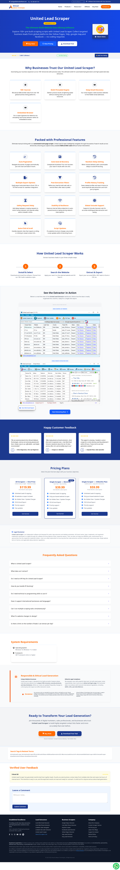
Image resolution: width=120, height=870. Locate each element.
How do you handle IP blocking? (60, 586)
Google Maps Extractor (68, 823)
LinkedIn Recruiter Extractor (43, 830)
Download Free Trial (70, 734)
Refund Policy (92, 834)
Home (60, 7)
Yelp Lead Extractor (67, 834)
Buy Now (95, 7)
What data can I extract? (60, 571)
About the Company (93, 823)
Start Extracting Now (59, 412)
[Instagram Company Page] (14, 834)
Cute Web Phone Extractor (43, 825)
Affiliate (87, 7)
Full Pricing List (92, 827)
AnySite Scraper (66, 827)
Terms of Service (80, 850)
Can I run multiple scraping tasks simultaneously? (60, 609)
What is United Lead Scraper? (60, 564)
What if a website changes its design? (60, 616)
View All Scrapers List (41, 834)
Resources (78, 7)
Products (68, 7)
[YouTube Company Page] (17, 834)
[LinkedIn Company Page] (20, 834)
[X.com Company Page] (12, 834)
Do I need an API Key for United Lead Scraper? (60, 579)
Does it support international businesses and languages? (60, 601)
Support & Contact (93, 832)
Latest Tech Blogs (93, 830)
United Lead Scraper (41, 832)
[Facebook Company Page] (9, 834)
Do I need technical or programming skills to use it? (60, 594)
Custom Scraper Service (94, 825)
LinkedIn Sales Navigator (42, 827)
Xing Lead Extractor (67, 836)
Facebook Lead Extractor (68, 830)
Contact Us (106, 7)
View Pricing (48, 44)
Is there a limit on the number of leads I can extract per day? (60, 624)
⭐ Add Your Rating (101, 55)
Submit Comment (20, 807)
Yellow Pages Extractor (68, 832)
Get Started (25, 514)
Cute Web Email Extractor (42, 823)
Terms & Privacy (92, 836)
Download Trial (68, 44)
